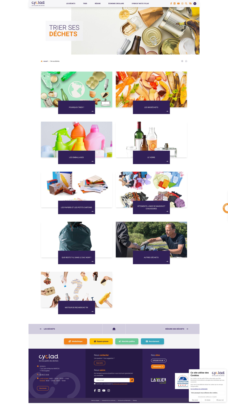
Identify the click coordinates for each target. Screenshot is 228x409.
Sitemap (135, 400)
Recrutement (154, 341)
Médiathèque (77, 341)
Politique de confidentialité (124, 400)
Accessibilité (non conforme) (108, 400)
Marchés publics (128, 341)
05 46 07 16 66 (44, 374)
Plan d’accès (42, 388)
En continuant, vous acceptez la (111, 384)
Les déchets (49, 329)
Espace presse (102, 341)
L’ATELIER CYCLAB (158, 360)
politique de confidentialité (120, 384)
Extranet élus (157, 366)
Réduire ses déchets (174, 329)
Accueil (45, 61)
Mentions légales (95, 400)
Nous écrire (99, 363)
